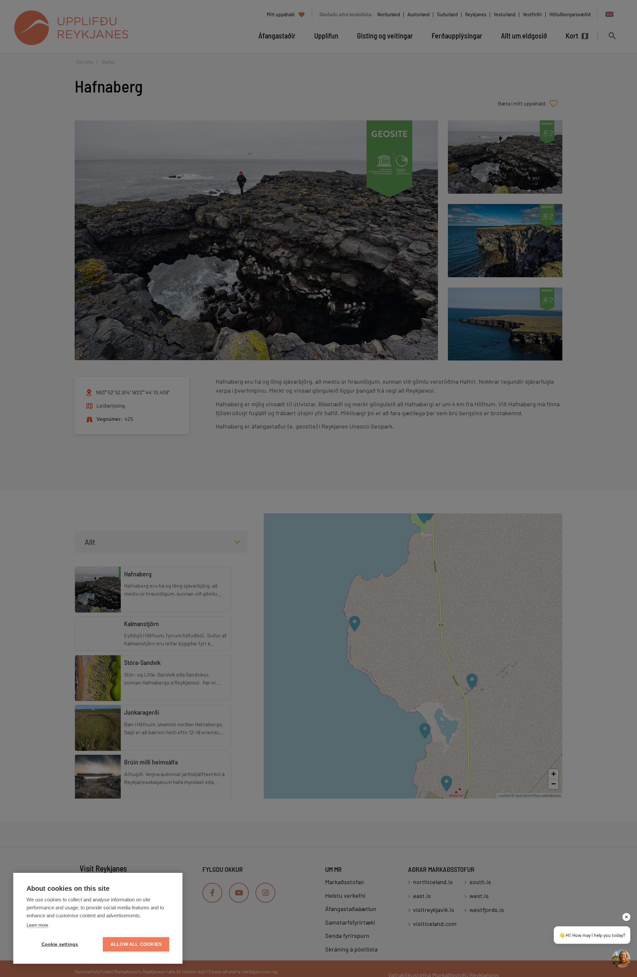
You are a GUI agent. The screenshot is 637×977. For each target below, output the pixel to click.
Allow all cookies (136, 944)
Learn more (37, 925)
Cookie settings (59, 944)
